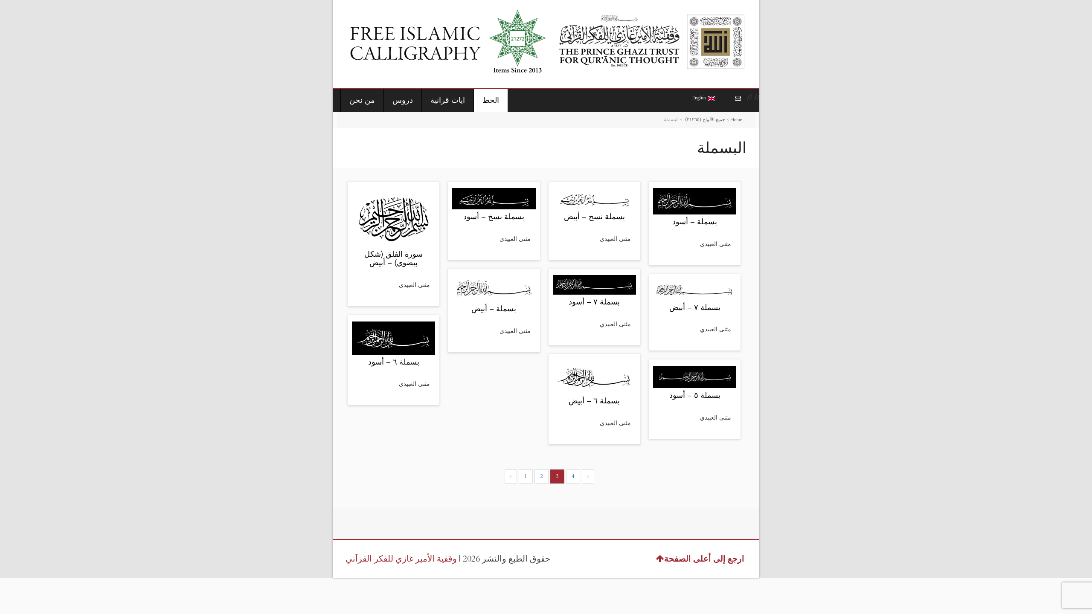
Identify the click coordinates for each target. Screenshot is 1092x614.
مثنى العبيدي (414, 285)
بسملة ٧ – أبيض (694, 307)
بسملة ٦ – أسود (393, 362)
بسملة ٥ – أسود (694, 395)
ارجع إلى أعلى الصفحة (704, 559)
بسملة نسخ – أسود (493, 216)
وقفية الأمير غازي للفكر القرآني (401, 559)
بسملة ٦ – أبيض (594, 401)
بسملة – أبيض (493, 309)
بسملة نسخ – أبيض (594, 216)
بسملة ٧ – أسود (594, 302)
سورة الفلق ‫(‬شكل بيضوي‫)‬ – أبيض (393, 258)
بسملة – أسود (694, 222)
